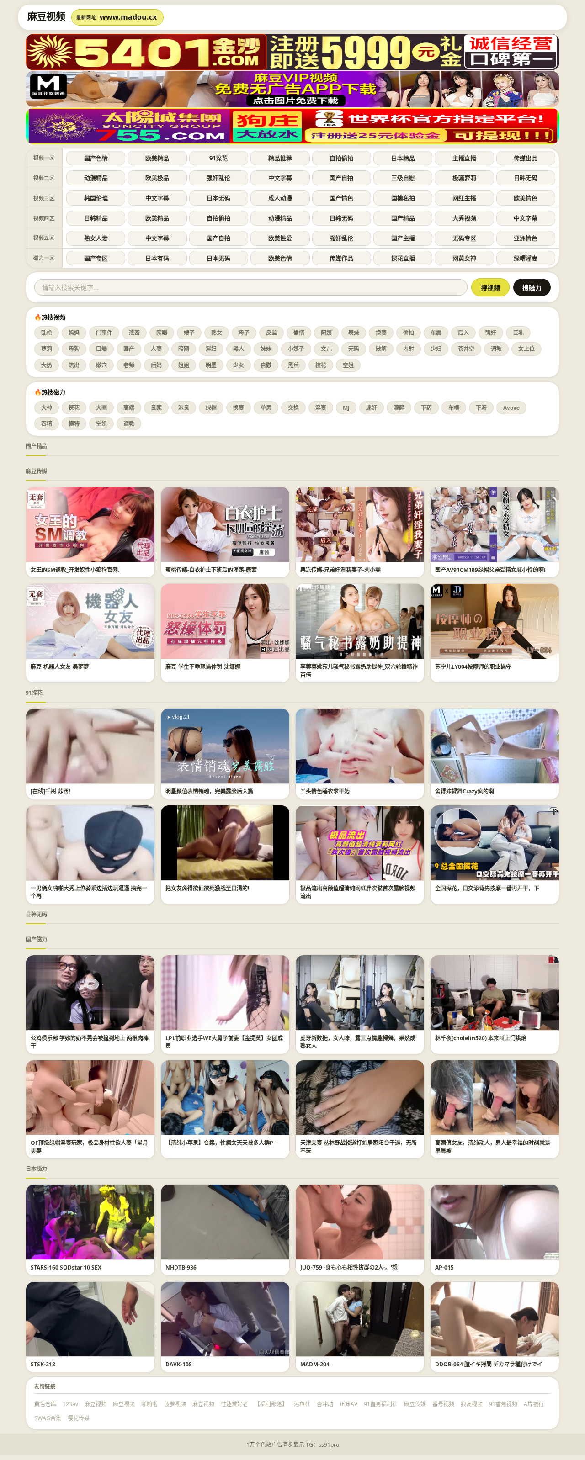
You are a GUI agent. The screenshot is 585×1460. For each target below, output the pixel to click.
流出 (74, 365)
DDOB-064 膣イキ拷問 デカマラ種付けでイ (488, 1364)
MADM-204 (315, 1364)
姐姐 (183, 365)
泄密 (134, 333)
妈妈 (74, 333)
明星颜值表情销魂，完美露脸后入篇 (209, 791)
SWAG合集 (47, 1418)
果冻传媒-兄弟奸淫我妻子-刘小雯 (340, 570)
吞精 (46, 424)
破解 (381, 349)
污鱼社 (302, 1404)
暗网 (183, 349)
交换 (293, 408)
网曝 (161, 333)
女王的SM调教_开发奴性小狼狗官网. (75, 570)
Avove (511, 408)
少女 (238, 365)
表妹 (353, 333)
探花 (74, 408)
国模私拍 (403, 198)
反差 (271, 333)
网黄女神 (464, 258)
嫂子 (189, 333)
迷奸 (371, 408)
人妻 (156, 349)
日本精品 (403, 158)
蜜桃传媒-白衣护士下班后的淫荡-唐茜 (211, 570)
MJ (346, 408)
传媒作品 (341, 258)
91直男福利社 (381, 1404)
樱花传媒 (79, 1418)
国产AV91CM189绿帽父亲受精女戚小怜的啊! (490, 570)
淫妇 (211, 349)
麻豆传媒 (36, 471)
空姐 (348, 365)
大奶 (46, 365)
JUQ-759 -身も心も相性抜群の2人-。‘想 (349, 1267)
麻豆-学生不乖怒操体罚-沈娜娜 (202, 667)
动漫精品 (96, 178)
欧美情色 (525, 198)
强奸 (490, 333)
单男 (266, 408)
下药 (426, 408)
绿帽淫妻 (525, 258)
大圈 (101, 408)
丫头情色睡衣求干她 (325, 791)
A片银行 (534, 1404)
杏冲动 (325, 1404)
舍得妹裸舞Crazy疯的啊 (464, 791)
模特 (74, 424)
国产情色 (341, 198)
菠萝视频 (175, 1404)
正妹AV (348, 1404)
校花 (320, 365)
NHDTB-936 (181, 1267)
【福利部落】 (271, 1404)
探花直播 (403, 258)
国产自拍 (341, 178)
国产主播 (403, 238)
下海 (481, 408)
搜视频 (490, 287)
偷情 (298, 333)
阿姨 (326, 333)
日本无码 (218, 198)
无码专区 (464, 238)
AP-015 (444, 1267)
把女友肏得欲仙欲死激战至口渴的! (207, 888)
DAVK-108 (178, 1364)
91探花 (218, 158)
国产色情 (96, 158)
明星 (211, 365)
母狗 (74, 349)
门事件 (104, 333)
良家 (156, 408)
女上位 (526, 349)
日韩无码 (525, 178)
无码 (353, 349)
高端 (128, 408)
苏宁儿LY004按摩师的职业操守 (473, 667)
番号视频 (443, 1404)
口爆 (101, 349)
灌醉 (399, 408)
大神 (46, 408)
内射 (408, 349)
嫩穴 (101, 365)
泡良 (183, 408)
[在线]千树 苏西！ (52, 791)
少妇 (436, 349)
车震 (436, 333)
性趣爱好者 (234, 1404)
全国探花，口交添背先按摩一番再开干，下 (487, 888)
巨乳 (518, 333)
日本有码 (157, 258)
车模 (453, 408)
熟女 (216, 333)
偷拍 (408, 333)
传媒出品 (525, 158)
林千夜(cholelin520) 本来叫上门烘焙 (480, 1038)
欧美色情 (280, 258)
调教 (496, 349)
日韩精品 (96, 218)
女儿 (326, 349)
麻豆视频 (95, 1404)
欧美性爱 (280, 238)
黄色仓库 (45, 1404)
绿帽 (211, 408)
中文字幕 (280, 178)
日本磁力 (36, 1169)
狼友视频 (472, 1404)
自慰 (266, 365)
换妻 (381, 333)
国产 (128, 349)
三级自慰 (403, 178)
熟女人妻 (96, 238)
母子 (244, 333)
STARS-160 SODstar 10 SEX (66, 1267)
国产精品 (403, 218)
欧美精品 (157, 158)
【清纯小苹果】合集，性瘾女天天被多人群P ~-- (223, 1143)
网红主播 (464, 198)
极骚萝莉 (464, 178)
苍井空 (466, 349)
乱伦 (46, 333)
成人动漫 (280, 198)
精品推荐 (280, 158)
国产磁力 (36, 939)
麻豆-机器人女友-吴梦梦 (60, 667)
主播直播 (464, 158)
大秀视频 (464, 218)
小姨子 (296, 349)
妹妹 (266, 349)
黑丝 (293, 365)
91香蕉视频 (503, 1404)
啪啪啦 (149, 1404)
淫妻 (320, 408)
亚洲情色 (525, 238)
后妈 (156, 365)
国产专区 (96, 258)
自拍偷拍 (341, 158)
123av (70, 1404)
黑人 (238, 349)
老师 (128, 365)
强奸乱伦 (218, 178)
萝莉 (46, 349)
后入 (463, 333)
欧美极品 (157, 178)
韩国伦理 (96, 198)
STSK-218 (43, 1364)
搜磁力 (532, 287)
